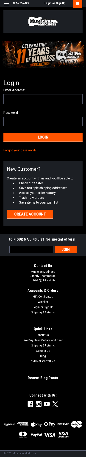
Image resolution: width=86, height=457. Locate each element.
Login (47, 3)
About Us (43, 335)
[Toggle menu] (6, 6)
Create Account (30, 214)
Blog (43, 356)
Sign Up (60, 3)
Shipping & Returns (43, 312)
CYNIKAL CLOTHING (43, 361)
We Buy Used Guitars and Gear (43, 340)
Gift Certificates (43, 296)
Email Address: (14, 90)
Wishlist (43, 302)
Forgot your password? (19, 150)
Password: (11, 112)
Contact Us (43, 350)
